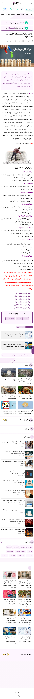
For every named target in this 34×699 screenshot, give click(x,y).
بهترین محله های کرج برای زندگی (9, 380)
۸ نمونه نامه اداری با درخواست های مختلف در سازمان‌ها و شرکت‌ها (13, 481)
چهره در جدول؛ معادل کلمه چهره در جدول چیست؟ (9, 412)
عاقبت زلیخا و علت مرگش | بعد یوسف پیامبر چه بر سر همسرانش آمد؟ (13, 443)
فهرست (17, 693)
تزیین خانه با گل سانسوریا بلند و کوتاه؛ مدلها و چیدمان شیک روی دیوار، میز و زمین (24, 602)
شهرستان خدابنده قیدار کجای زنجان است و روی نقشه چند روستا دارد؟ (25, 381)
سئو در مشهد (10, 551)
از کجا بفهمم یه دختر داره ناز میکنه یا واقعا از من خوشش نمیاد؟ (10, 601)
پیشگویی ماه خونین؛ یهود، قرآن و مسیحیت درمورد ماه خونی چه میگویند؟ (13, 520)
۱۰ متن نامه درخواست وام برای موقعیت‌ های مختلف (13, 462)
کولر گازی (30, 551)
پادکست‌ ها (17, 696)
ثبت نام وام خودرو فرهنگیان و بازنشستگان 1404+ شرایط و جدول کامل (14, 452)
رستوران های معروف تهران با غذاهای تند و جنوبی (25, 397)
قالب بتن (15, 547)
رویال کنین (12, 556)
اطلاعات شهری (20, 327)
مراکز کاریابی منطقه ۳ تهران (22, 293)
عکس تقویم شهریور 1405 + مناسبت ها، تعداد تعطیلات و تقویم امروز (10, 620)
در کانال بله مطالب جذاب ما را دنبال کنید (21, 355)
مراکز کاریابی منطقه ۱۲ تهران (22, 305)
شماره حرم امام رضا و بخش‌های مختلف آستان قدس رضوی (13, 530)
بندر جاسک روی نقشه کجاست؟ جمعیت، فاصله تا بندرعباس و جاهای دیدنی (13, 345)
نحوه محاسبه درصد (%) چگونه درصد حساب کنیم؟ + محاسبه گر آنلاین (13, 472)
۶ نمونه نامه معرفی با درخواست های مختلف (13, 510)
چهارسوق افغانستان (20, 551)
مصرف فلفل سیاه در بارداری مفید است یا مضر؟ (9, 397)
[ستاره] (17, 3)
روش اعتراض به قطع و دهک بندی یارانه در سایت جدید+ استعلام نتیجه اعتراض (14, 501)
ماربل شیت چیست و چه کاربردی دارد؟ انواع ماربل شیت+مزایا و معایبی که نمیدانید (24, 584)
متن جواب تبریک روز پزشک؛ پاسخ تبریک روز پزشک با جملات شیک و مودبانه (25, 621)
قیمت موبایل (21, 556)
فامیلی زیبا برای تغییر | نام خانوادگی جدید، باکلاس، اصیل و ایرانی (14, 491)
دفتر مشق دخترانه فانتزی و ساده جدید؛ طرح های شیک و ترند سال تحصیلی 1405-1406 (9, 584)
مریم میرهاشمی (11, 41)
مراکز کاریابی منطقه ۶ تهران (22, 299)
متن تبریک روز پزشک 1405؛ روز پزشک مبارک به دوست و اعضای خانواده (14, 335)
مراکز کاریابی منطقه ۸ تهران (22, 302)
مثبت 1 (9, 547)
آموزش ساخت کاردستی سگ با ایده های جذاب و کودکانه (25, 412)
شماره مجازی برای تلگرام (26, 547)
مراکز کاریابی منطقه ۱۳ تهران (22, 308)
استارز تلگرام (29, 556)
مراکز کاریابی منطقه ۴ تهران (22, 296)
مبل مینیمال (5, 556)
